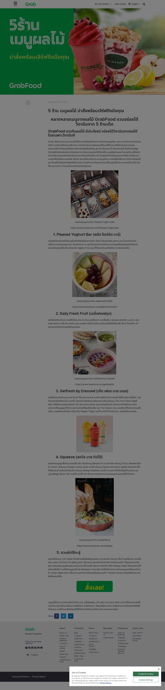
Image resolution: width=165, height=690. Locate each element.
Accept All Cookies (145, 674)
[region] (115, 676)
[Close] (158, 669)
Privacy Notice (105, 683)
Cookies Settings (146, 680)
